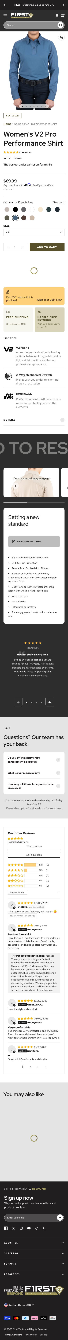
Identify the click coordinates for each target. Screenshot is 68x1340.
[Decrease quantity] (8, 247)
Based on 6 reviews (18, 841)
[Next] (64, 5)
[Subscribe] (60, 1217)
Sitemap (44, 1335)
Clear (54, 25)
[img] (25, 903)
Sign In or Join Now (49, 300)
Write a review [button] (34, 846)
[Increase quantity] (22, 247)
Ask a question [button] (34, 854)
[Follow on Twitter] (13, 1228)
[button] (11, 152)
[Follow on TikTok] (36, 1228)
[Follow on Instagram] (21, 1228)
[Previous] (4, 5)
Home (7, 124)
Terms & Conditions (13, 1335)
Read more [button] (14, 948)
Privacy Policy (31, 1335)
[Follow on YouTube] (29, 1228)
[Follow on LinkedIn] (44, 1228)
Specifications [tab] (29, 541)
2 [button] (30, 1067)
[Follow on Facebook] (6, 1228)
